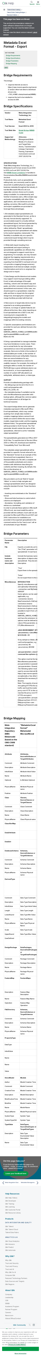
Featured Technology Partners (16, 1278)
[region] (20, 1342)
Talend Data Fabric (12, 1232)
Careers (8, 1312)
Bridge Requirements (13, 55)
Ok (20, 1349)
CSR (6, 1300)
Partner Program (11, 1309)
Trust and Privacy (11, 1266)
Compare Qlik (10, 1275)
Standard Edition (12, 15)
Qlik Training (9, 1204)
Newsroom (9, 1315)
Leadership (9, 1297)
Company (8, 1294)
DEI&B (7, 1303)
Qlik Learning (10, 1207)
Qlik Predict (9, 1247)
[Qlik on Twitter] (29, 1325)
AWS (6, 68)
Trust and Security (12, 1263)
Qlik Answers (10, 1244)
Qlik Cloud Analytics (12, 1241)
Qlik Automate (10, 1250)
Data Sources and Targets (14, 1281)
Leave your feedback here (15, 1173)
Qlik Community (19, 1325)
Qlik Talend (9, 1226)
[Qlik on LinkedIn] (33, 1325)
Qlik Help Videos (11, 1198)
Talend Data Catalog (13, 10)
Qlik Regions (9, 1284)
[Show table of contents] (4, 10)
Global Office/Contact (13, 1318)
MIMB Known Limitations (16, 173)
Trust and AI (9, 1269)
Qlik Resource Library (13, 1213)
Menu (38, 4)
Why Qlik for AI (10, 1272)
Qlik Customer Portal (12, 1210)
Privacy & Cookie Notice (17, 1344)
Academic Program (12, 1306)
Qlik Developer (10, 1201)
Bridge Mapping (11, 63)
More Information (20, 1353)
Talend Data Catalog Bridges (16, 12)
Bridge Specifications (13, 58)
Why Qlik (8, 1260)
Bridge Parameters (12, 61)
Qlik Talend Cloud (11, 1229)
